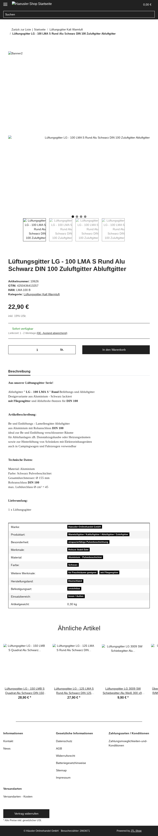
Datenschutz (64, 741)
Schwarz (73, 565)
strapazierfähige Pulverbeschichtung (88, 542)
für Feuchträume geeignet (82, 572)
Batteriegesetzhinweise (71, 763)
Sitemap (61, 770)
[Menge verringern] (12, 350)
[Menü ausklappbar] (5, 2)
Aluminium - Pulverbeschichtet (85, 557)
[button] (127, 4)
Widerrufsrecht (65, 755)
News (6, 748)
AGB (59, 748)
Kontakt (8, 741)
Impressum (63, 777)
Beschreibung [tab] (19, 371)
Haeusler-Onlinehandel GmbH (84, 526)
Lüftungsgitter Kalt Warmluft (42, 294)
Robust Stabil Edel (78, 549)
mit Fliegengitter (109, 572)
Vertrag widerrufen (26, 813)
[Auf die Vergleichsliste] (141, 74)
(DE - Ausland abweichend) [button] (52, 333)
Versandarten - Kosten (18, 796)
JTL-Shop (136, 830)
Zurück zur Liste (21, 29)
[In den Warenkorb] (11, 64)
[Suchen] (151, 14)
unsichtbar (74, 588)
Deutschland (75, 581)
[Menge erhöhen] (71, 350)
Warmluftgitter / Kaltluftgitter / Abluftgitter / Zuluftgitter (98, 534)
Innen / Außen (76, 596)
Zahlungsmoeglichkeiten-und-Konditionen (128, 743)
